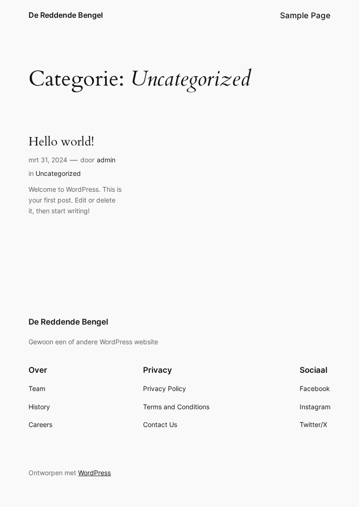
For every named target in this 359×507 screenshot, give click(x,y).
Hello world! (61, 142)
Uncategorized (58, 173)
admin (106, 160)
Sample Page (305, 15)
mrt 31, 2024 (48, 160)
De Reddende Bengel (66, 15)
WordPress (94, 473)
